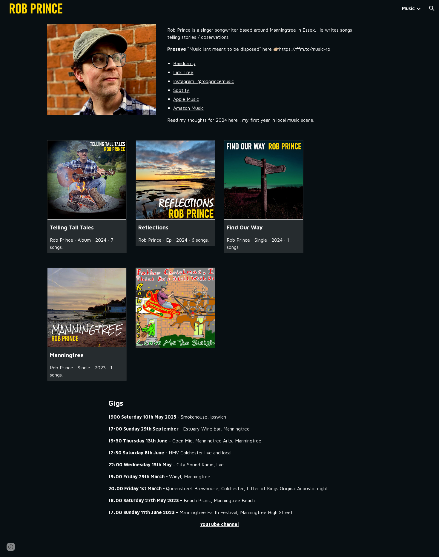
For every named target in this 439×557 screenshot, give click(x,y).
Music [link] (408, 8)
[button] (432, 8)
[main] (263, 75)
